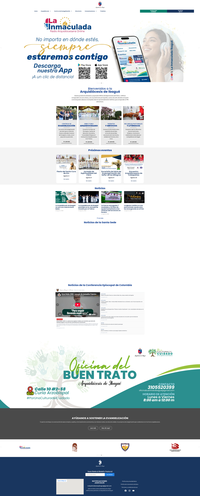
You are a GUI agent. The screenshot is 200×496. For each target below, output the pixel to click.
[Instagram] (129, 491)
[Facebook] (126, 491)
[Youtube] (133, 491)
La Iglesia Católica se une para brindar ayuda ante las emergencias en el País (134, 207)
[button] (1, 48)
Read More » (57, 212)
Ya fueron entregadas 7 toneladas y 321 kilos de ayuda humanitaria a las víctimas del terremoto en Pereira (111, 208)
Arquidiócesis (45, 11)
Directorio (78, 11)
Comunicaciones (90, 11)
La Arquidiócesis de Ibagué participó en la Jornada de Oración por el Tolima (88, 207)
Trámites (103, 11)
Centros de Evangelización (62, 11)
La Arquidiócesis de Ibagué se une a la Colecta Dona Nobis (65, 207)
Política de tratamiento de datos (129, 484)
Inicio (36, 11)
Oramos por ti (180, 11)
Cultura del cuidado (153, 11)
